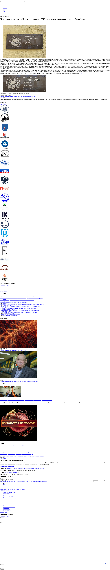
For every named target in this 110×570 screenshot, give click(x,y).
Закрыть (2, 517)
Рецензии (4, 500)
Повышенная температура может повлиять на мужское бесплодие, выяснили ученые (17, 300)
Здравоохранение (6, 315)
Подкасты (19, 489)
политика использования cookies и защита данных (51, 566)
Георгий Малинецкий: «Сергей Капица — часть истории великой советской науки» (16, 454)
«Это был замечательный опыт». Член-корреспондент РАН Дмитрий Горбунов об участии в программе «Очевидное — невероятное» (26, 445)
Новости (7, 489)
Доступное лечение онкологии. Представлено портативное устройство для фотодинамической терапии (20, 310)
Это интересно (6, 501)
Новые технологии (7, 305)
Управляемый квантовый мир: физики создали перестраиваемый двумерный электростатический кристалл (21, 298)
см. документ (81, 73)
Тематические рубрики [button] (5, 490)
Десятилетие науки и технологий (9, 498)
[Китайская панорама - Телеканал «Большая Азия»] (18, 440)
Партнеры (23, 489)
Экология (9, 297)
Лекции (15, 489)
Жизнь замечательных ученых (9, 507)
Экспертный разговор (7, 510)
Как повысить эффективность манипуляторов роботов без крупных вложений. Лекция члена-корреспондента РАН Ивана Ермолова (26, 400)
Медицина (5, 301)
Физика (4, 299)
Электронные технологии (8, 494)
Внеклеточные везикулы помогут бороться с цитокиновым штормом (13, 302)
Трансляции (5, 499)
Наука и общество (14, 315)
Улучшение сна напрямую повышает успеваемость (10, 314)
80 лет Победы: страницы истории (9, 492)
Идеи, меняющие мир (7, 503)
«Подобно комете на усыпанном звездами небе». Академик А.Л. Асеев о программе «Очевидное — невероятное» (22, 449)
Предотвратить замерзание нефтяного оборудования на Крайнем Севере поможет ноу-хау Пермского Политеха (22, 304)
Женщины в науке (6, 497)
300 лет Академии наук (7, 495)
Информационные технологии (9, 309)
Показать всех (3, 104)
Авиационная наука (7, 493)
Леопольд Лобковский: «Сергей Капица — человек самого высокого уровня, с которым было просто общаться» (22, 456)
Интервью (12, 489)
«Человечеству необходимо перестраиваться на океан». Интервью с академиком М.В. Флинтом (19, 381)
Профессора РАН (6, 508)
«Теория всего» (6, 506)
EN (5, 11)
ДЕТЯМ (3, 291)
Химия (13, 313)
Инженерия (5, 313)
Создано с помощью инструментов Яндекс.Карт (101, 563)
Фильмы (4, 502)
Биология (5, 297)
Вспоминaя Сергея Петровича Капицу (8, 447)
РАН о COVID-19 (6, 509)
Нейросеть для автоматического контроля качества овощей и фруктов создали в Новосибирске (19, 308)
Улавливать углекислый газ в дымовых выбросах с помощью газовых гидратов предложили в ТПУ (19, 312)
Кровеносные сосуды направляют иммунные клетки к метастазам (13, 350)
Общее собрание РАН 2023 (8, 496)
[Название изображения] (24, 91)
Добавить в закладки (4, 23)
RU (3, 11)
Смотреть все (3, 458)
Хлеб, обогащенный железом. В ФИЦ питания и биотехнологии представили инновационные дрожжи (20, 306)
